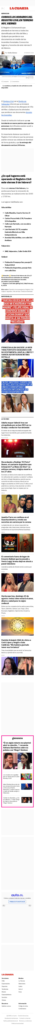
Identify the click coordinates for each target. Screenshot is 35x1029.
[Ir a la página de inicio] (19, 8)
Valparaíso (9, 291)
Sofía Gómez (12, 53)
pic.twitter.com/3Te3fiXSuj (10, 281)
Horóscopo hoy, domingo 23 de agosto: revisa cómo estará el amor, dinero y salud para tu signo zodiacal (17, 600)
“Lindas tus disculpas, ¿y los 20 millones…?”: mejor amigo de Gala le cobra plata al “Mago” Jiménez (11, 800)
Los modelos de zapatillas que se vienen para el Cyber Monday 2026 (11, 776)
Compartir (6, 81)
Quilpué (3, 291)
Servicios (5, 13)
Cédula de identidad (26, 291)
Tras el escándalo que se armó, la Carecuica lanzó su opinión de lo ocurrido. (16, 651)
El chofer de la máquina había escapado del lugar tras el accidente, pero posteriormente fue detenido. (16, 432)
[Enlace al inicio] (17, 738)
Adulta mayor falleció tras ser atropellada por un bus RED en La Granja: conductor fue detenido (16, 425)
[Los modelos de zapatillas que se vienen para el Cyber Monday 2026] (26, 777)
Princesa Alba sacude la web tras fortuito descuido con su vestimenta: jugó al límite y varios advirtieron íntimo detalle (17, 352)
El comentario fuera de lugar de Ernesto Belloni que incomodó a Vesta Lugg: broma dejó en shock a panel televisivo (17, 560)
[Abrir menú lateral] (3, 8)
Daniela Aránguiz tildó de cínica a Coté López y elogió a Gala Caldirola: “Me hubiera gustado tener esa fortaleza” (16, 644)
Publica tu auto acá (17, 902)
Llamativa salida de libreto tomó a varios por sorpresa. (16, 568)
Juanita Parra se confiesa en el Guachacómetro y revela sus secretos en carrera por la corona (16, 519)
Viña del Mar (16, 291)
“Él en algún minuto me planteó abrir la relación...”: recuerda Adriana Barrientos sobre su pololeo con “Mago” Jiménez (17, 746)
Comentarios (15, 81)
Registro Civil (8, 101)
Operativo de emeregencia (17, 289)
